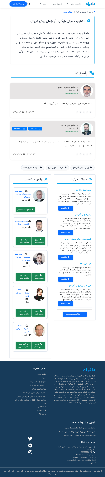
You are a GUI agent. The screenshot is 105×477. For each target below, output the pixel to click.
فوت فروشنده (85, 263)
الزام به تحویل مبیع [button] (56, 167)
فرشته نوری (27, 294)
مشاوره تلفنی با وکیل (38, 389)
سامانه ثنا (42, 414)
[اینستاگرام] (30, 452)
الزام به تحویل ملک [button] (31, 167)
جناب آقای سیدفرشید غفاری (68, 87)
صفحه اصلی (42, 374)
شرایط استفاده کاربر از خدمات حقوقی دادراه (80, 435)
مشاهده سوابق (70, 93)
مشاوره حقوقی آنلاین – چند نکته (34, 392)
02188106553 (82, 454)
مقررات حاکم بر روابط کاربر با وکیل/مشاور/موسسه (77, 431)
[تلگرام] (30, 445)
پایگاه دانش (42, 406)
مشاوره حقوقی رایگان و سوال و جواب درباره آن (30, 401)
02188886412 (86, 452)
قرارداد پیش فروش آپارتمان (80, 285)
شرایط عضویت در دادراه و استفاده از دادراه (80, 428)
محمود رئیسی (26, 330)
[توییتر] (30, 439)
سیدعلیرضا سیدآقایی (26, 196)
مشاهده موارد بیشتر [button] (73, 314)
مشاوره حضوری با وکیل (38, 385)
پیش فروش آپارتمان (83, 190)
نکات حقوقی (41, 410)
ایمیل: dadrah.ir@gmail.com (84, 457)
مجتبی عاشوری (26, 223)
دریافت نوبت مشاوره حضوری (23, 241)
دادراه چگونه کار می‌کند (38, 381)
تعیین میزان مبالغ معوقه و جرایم (78, 239)
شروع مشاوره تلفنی (24, 209)
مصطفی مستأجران (26, 258)
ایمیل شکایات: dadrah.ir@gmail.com (81, 460)
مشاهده (64, 208)
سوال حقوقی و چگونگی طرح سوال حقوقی (31, 396)
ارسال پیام (92, 463)
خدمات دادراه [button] (75, 4)
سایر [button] (44, 4)
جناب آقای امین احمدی (69, 125)
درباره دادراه (56, 4)
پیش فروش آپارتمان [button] (81, 167)
